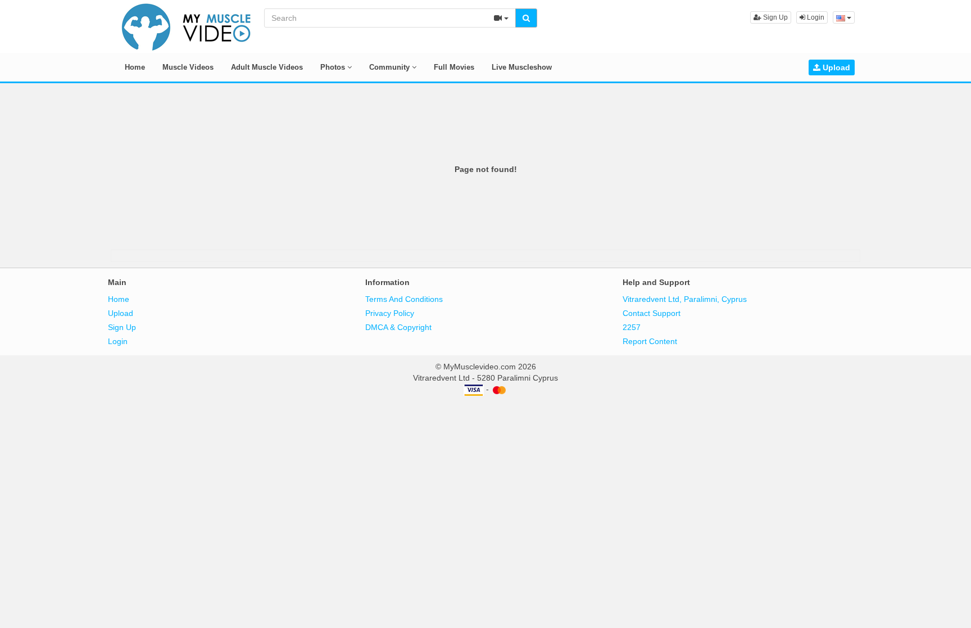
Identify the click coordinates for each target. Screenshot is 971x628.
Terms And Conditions (404, 299)
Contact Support (651, 313)
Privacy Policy (389, 313)
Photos (333, 67)
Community (390, 67)
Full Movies (454, 67)
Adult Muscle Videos (267, 67)
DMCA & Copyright (398, 327)
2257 (632, 327)
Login (814, 17)
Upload (835, 67)
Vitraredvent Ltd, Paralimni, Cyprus (685, 299)
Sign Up (774, 17)
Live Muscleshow (522, 67)
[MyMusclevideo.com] (186, 25)
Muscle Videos (188, 67)
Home (135, 67)
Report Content (650, 341)
